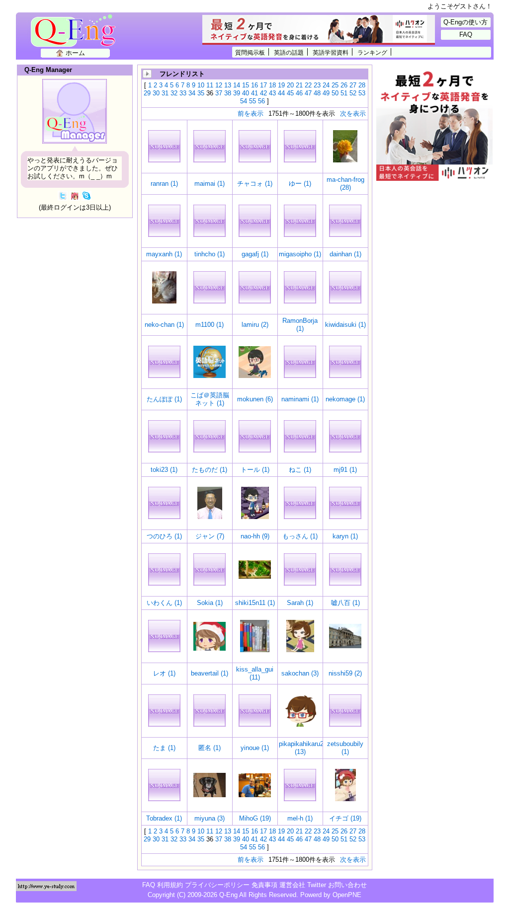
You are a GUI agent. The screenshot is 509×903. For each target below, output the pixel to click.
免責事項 (264, 885)
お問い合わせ (347, 885)
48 (317, 93)
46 (299, 93)
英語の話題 (289, 52)
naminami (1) (300, 399)
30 (156, 93)
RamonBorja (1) (300, 324)
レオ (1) (164, 673)
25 (335, 85)
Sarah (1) (300, 602)
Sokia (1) (210, 602)
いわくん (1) (164, 602)
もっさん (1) (300, 536)
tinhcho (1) (209, 254)
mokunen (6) (255, 399)
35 (200, 93)
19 (281, 85)
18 (272, 85)
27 (352, 85)
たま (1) (164, 748)
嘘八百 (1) (345, 602)
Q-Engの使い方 (465, 22)
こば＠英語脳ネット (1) (209, 399)
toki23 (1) (164, 469)
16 (254, 85)
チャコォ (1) (254, 183)
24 (326, 85)
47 (308, 93)
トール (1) (255, 469)
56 (261, 101)
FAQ (465, 34)
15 (245, 85)
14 (236, 85)
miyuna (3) (209, 818)
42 (263, 93)
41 (254, 93)
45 (290, 93)
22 (308, 85)
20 (290, 85)
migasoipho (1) (300, 254)
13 (227, 85)
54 (243, 101)
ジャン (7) (209, 536)
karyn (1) (345, 536)
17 (263, 85)
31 (165, 93)
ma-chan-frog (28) (345, 183)
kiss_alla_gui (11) (254, 673)
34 (191, 93)
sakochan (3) (300, 673)
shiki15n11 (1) (255, 602)
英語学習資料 (330, 52)
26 (343, 85)
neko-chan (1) (164, 324)
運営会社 (292, 885)
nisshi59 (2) (345, 673)
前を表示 (250, 113)
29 (147, 93)
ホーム (75, 53)
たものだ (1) (209, 469)
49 (326, 93)
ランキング (372, 52)
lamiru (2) (255, 324)
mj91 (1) (345, 469)
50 (335, 93)
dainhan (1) (345, 254)
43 (272, 93)
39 (236, 93)
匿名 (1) (209, 748)
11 (209, 85)
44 (281, 93)
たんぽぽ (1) (164, 399)
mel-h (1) (300, 818)
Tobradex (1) (164, 818)
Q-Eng (75, 36)
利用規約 (170, 885)
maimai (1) (209, 183)
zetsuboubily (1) (345, 747)
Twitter (316, 885)
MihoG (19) (255, 818)
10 (200, 85)
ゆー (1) (300, 183)
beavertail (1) (209, 673)
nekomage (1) (345, 399)
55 (252, 101)
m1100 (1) (209, 324)
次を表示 (353, 113)
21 (299, 85)
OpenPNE (347, 895)
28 (361, 85)
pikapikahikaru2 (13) (301, 747)
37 (218, 93)
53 (361, 93)
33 (182, 93)
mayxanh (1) (164, 254)
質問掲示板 (250, 52)
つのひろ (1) (164, 536)
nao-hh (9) (255, 536)
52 (352, 93)
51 (343, 93)
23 (317, 85)
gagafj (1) (255, 254)
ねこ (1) (300, 469)
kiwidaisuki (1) (345, 324)
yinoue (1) (255, 748)
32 (173, 93)
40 (245, 93)
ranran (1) (164, 183)
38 (227, 93)
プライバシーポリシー (217, 885)
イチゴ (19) (345, 818)
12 (218, 85)
